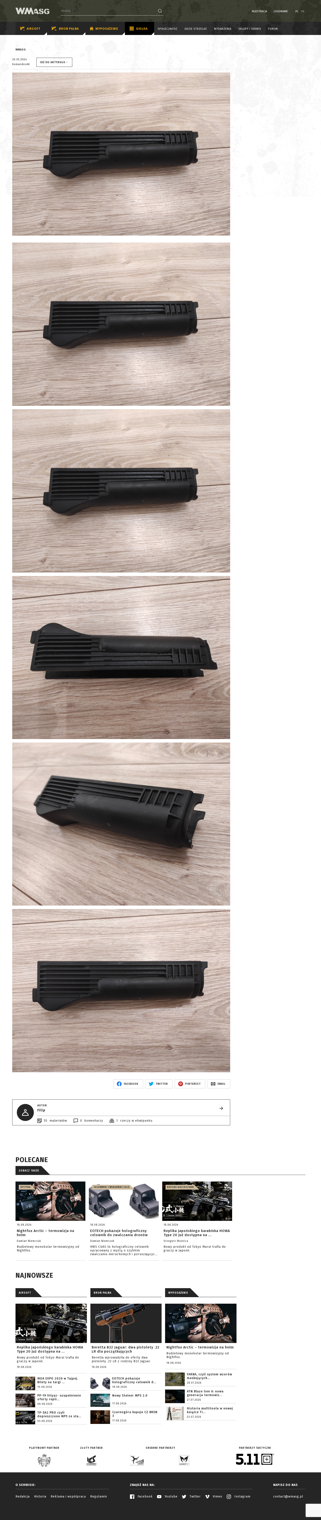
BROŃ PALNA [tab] (102, 1292)
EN (302, 11)
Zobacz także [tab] (29, 1170)
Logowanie (281, 11)
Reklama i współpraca (68, 1496)
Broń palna (69, 29)
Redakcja (23, 1496)
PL (297, 11)
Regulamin (98, 1496)
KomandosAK (21, 64)
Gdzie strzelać (196, 28)
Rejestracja (259, 11)
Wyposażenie (106, 29)
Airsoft (33, 29)
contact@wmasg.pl (288, 1496)
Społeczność (168, 28)
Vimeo (217, 1496)
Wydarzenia (222, 28)
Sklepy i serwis (249, 28)
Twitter (194, 1496)
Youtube (171, 1496)
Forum (273, 28)
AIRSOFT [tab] (25, 1292)
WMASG (21, 49)
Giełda (142, 29)
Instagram (241, 1496)
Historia (40, 1496)
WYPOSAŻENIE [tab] (178, 1292)
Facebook (144, 1496)
